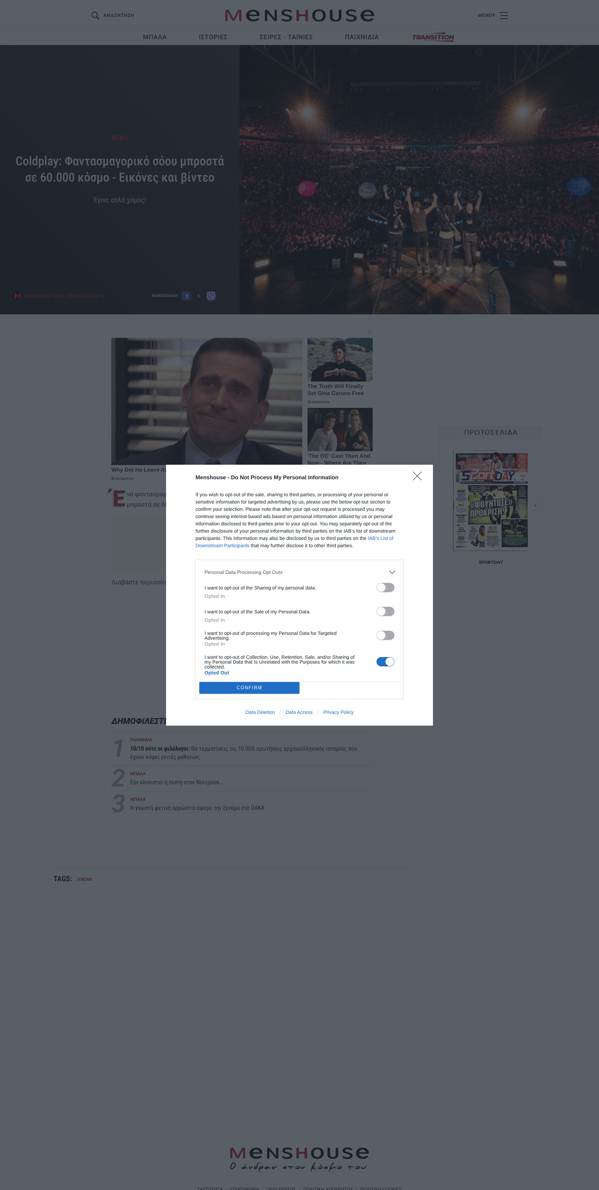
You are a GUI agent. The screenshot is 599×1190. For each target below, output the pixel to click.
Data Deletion (260, 712)
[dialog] (299, 595)
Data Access (299, 712)
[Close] (419, 478)
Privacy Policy (338, 712)
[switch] (385, 587)
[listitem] (299, 572)
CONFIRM (249, 687)
